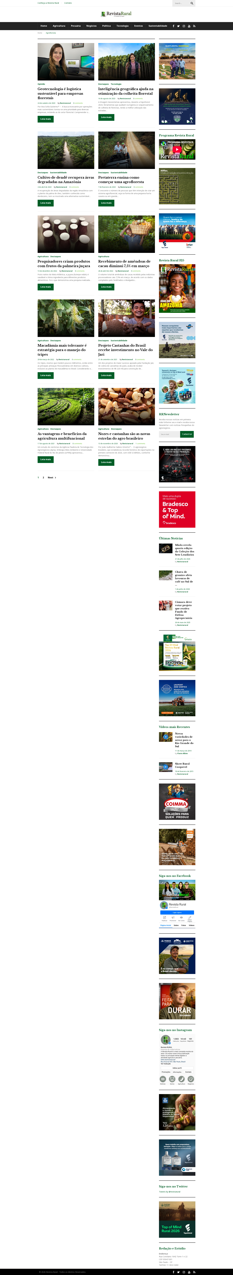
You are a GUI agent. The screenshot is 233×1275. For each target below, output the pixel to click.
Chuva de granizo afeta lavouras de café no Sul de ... (184, 578)
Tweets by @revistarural (169, 1191)
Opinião (41, 84)
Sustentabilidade (158, 25)
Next (52, 477)
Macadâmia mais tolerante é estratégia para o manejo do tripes (62, 350)
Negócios (91, 25)
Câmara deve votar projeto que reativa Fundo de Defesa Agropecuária (183, 610)
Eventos (138, 25)
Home (44, 25)
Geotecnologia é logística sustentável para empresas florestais (60, 93)
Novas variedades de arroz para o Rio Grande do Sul (184, 740)
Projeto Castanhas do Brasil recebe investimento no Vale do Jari (125, 350)
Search (192, 3)
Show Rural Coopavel (182, 765)
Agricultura (59, 25)
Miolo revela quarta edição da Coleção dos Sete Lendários (184, 550)
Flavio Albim (182, 753)
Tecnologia (122, 25)
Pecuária (76, 25)
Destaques (103, 84)
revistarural (65, 103)
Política (106, 25)
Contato (68, 3)
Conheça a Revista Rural (48, 3)
